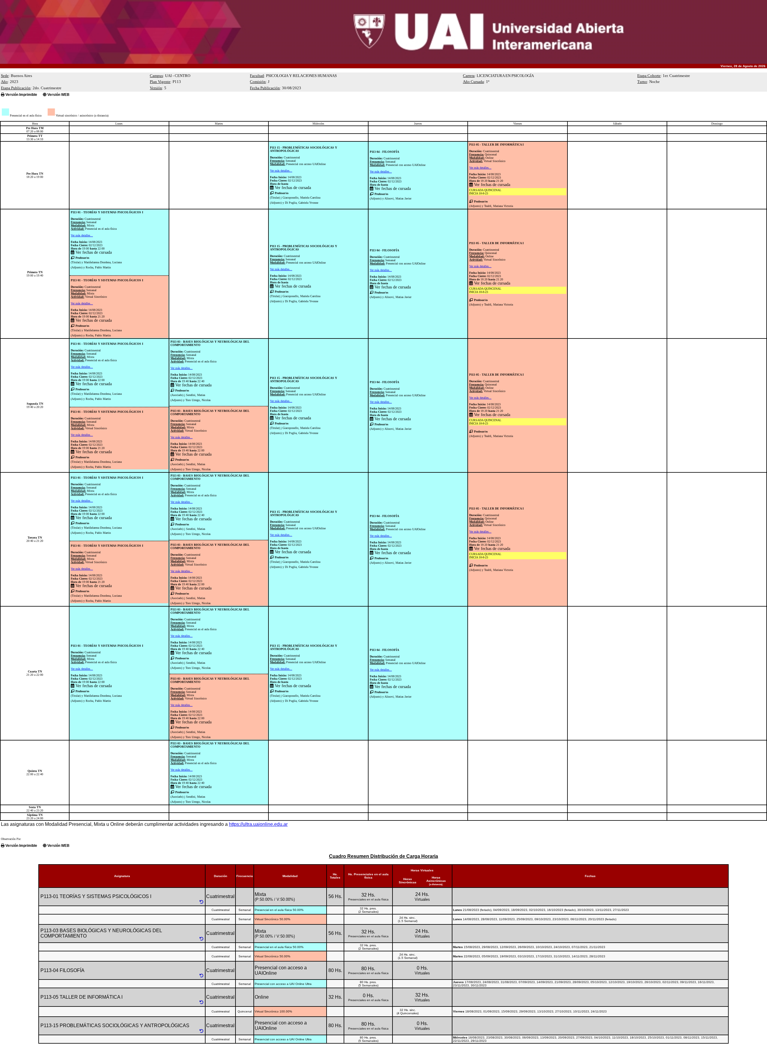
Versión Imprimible (20, 95)
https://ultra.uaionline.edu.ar (258, 824)
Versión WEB (58, 95)
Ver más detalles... (281, 170)
